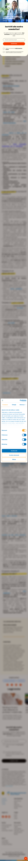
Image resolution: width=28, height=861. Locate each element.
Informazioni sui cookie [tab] (23, 404)
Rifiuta (14, 459)
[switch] (24, 435)
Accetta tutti (14, 450)
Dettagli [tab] (14, 404)
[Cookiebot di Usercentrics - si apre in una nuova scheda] (20, 401)
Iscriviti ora (14, 43)
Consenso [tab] (5, 404)
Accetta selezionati (14, 455)
